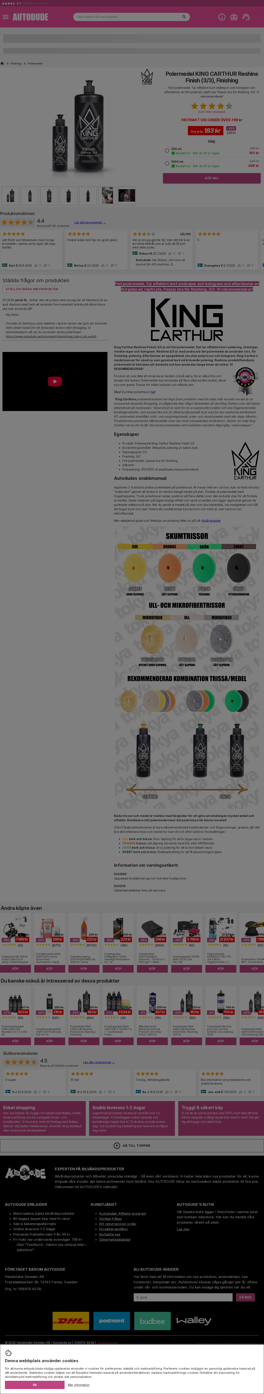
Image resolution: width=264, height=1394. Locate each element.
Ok (35, 1385)
